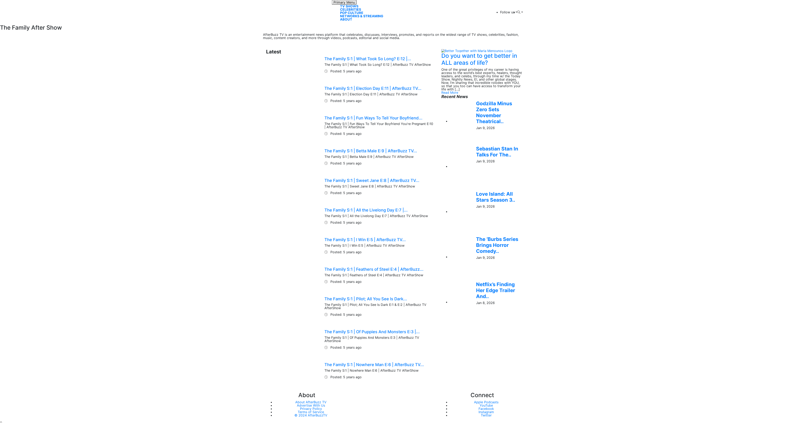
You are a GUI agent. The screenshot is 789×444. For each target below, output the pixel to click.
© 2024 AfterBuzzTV (310, 415)
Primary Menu (344, 2)
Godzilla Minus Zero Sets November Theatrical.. (494, 112)
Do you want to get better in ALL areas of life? (479, 59)
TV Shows (349, 6)
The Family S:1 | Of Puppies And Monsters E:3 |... (372, 331)
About (346, 19)
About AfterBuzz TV (310, 402)
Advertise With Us (311, 405)
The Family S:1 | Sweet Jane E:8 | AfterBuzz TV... (371, 180)
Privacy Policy (311, 409)
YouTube (486, 405)
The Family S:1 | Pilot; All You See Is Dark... (365, 298)
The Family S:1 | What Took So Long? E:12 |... (367, 58)
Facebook (486, 409)
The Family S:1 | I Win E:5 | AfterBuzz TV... (365, 239)
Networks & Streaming (361, 16)
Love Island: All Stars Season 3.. (495, 197)
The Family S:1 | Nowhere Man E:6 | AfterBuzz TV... (374, 364)
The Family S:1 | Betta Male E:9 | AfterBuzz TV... (370, 150)
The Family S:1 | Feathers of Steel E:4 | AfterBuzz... (373, 269)
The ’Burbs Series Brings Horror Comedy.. (497, 245)
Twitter (486, 415)
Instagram (486, 412)
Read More (449, 92)
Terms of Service (311, 412)
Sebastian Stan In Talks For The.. (497, 152)
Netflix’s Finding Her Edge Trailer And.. (495, 290)
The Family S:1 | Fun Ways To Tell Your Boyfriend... (373, 118)
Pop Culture (351, 13)
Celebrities (350, 9)
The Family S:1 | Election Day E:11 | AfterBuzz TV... (372, 88)
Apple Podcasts (486, 402)
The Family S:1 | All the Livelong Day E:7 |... (366, 210)
